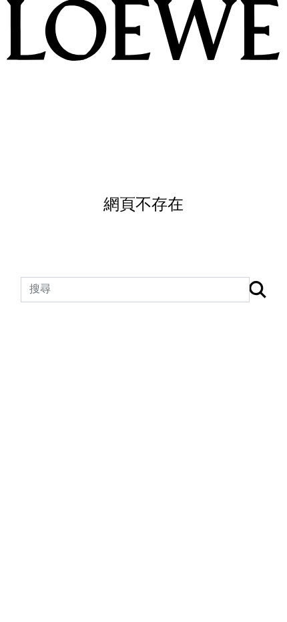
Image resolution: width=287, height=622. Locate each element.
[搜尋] (257, 290)
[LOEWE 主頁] (143, 30)
